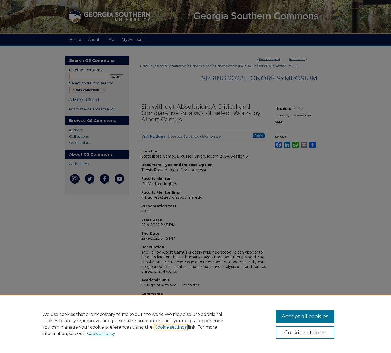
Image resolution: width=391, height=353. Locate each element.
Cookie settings (171, 327)
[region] (195, 324)
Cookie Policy (101, 333)
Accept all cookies (305, 316)
